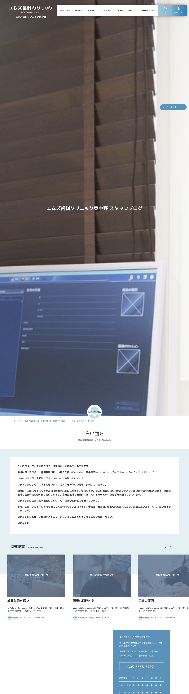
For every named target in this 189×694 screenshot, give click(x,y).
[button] (167, 545)
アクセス (165, 12)
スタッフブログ (106, 10)
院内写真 (78, 10)
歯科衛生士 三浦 (90, 439)
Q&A (130, 10)
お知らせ (91, 10)
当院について (179, 12)
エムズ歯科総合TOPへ (147, 10)
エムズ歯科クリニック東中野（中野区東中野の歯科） (46, 421)
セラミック (23, 522)
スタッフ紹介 (64, 10)
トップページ (15, 421)
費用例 (120, 10)
